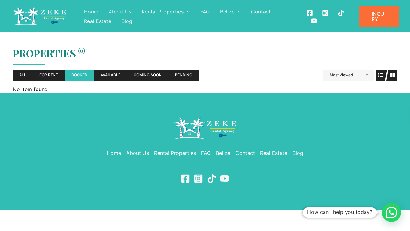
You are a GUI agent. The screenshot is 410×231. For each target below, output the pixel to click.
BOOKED (79, 75)
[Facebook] (309, 13)
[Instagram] (325, 13)
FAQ (205, 11)
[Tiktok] (341, 13)
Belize (227, 11)
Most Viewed (341, 75)
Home (91, 11)
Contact (261, 11)
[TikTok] (211, 178)
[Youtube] (314, 20)
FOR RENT (48, 75)
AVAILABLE (110, 75)
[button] (379, 16)
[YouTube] (224, 178)
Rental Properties (163, 11)
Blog (126, 21)
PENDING (183, 75)
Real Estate (97, 21)
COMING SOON (148, 75)
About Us (120, 11)
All (22, 75)
